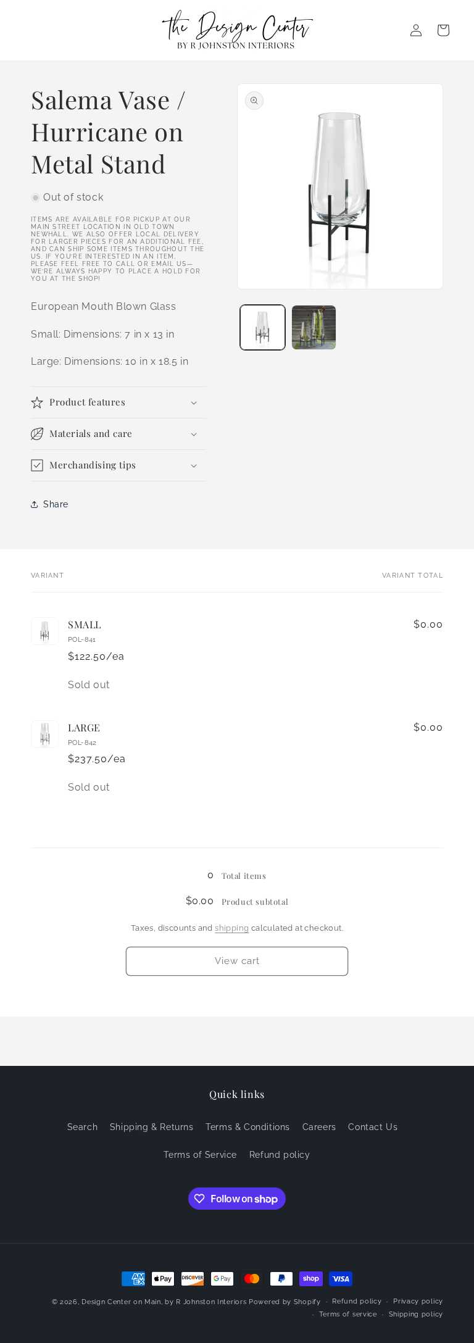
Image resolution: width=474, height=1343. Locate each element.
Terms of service (348, 1314)
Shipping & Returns (152, 1127)
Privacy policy (418, 1301)
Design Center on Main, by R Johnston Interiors (163, 1302)
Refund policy (279, 1155)
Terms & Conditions (248, 1127)
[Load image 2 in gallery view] (313, 327)
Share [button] (56, 504)
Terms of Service (200, 1155)
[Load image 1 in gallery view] (262, 327)
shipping (232, 928)
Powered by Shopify (285, 1302)
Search (82, 1127)
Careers (319, 1127)
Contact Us (372, 1127)
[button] (118, 402)
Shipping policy (416, 1314)
